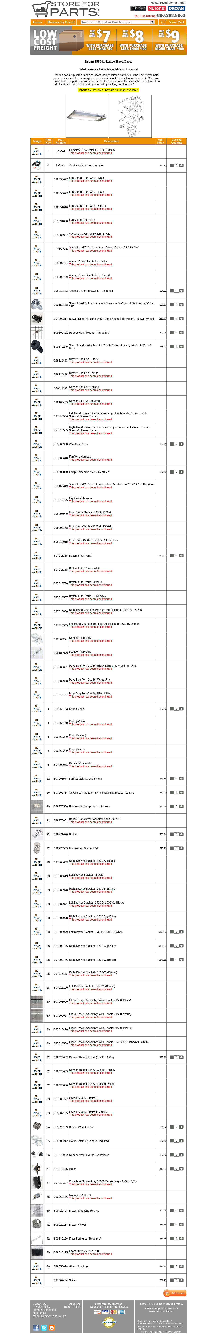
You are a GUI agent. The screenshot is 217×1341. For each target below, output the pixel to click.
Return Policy (72, 1306)
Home (37, 22)
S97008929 (61, 1001)
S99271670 (61, 834)
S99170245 (61, 346)
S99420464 (61, 1210)
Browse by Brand (61, 22)
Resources (39, 1312)
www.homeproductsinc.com (161, 1308)
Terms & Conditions (44, 1309)
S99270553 (61, 848)
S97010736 (61, 1168)
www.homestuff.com (161, 1311)
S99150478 (61, 304)
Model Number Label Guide (49, 1315)
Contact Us (39, 1303)
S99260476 (61, 1196)
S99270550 (61, 806)
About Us (74, 1303)
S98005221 (61, 639)
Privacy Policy (41, 1306)
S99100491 (61, 332)
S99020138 (61, 1224)
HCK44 (60, 165)
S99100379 (61, 653)
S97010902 (61, 1155)
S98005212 (61, 1141)
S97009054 (61, 1015)
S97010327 (61, 1182)
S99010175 (61, 1252)
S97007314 (61, 318)
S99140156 (61, 1238)
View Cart (176, 22)
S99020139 (61, 1127)
